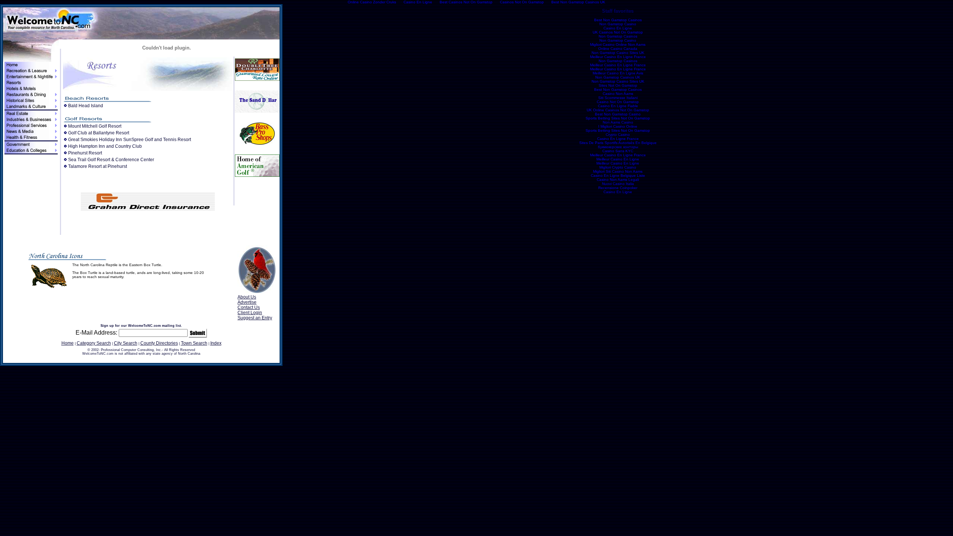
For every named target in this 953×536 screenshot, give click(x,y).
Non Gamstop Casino (617, 24)
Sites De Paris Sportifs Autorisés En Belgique (618, 143)
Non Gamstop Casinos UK (617, 77)
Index (215, 343)
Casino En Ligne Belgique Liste (618, 175)
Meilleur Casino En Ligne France (618, 57)
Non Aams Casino (618, 122)
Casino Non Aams (618, 94)
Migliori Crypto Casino (617, 167)
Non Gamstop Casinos (618, 36)
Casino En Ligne (617, 28)
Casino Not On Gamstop (618, 102)
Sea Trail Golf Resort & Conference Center (111, 159)
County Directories (159, 343)
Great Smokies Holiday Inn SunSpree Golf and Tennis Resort (129, 139)
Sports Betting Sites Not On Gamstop (618, 118)
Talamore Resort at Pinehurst (97, 166)
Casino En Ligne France (618, 139)
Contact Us (249, 307)
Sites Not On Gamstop (618, 85)
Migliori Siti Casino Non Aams (618, 171)
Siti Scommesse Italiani (618, 98)
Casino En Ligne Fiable (618, 106)
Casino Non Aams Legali (618, 180)
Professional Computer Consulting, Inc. (131, 350)
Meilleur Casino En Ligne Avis (618, 73)
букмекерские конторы (618, 147)
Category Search (94, 343)
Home (67, 343)
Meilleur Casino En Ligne (617, 159)
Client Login (250, 312)
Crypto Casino (618, 135)
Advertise (247, 302)
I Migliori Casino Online (617, 126)
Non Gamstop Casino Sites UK (618, 53)
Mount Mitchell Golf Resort (94, 126)
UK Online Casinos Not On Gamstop (618, 110)
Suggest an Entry (255, 317)
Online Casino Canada (617, 49)
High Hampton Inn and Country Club (105, 146)
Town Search (194, 343)
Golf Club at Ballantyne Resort (98, 132)
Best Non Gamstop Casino (618, 114)
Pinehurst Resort (85, 153)
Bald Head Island (85, 105)
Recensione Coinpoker (617, 188)
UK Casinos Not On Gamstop (618, 32)
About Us (247, 297)
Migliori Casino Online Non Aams (618, 44)
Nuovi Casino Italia (618, 184)
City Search (125, 343)
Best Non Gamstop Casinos (618, 20)
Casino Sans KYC (617, 151)
